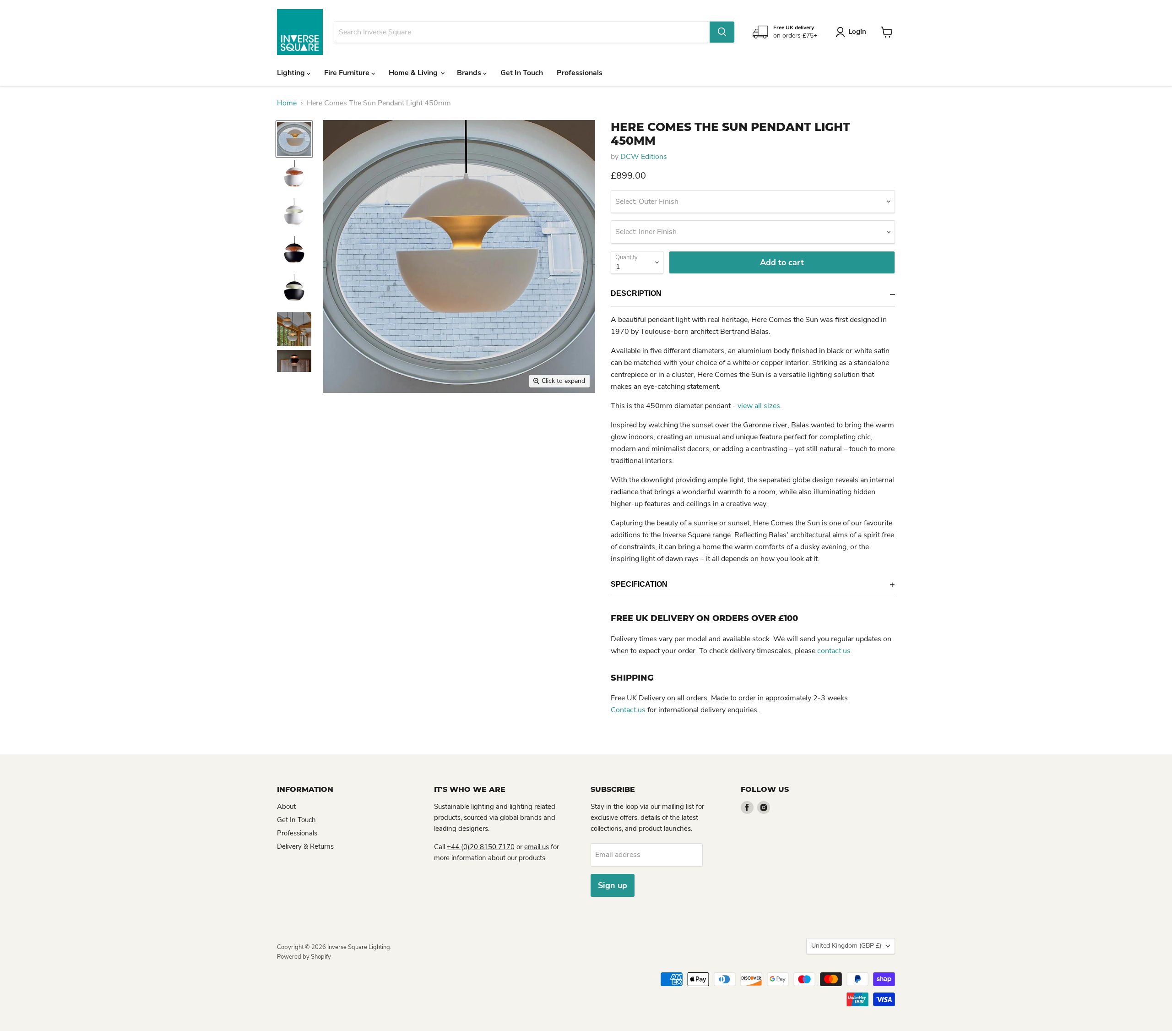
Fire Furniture (347, 73)
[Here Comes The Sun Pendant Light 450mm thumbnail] (294, 139)
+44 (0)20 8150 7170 (481, 846)
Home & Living (414, 73)
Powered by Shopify (304, 957)
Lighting (292, 73)
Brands (470, 73)
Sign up (612, 885)
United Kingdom (846, 945)
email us (536, 846)
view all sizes (759, 406)
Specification (639, 584)
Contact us (628, 710)
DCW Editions (643, 157)
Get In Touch (521, 73)
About (286, 806)
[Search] (722, 32)
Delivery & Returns (305, 846)
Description (636, 293)
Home (287, 103)
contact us (834, 651)
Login (857, 31)
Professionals (579, 73)
